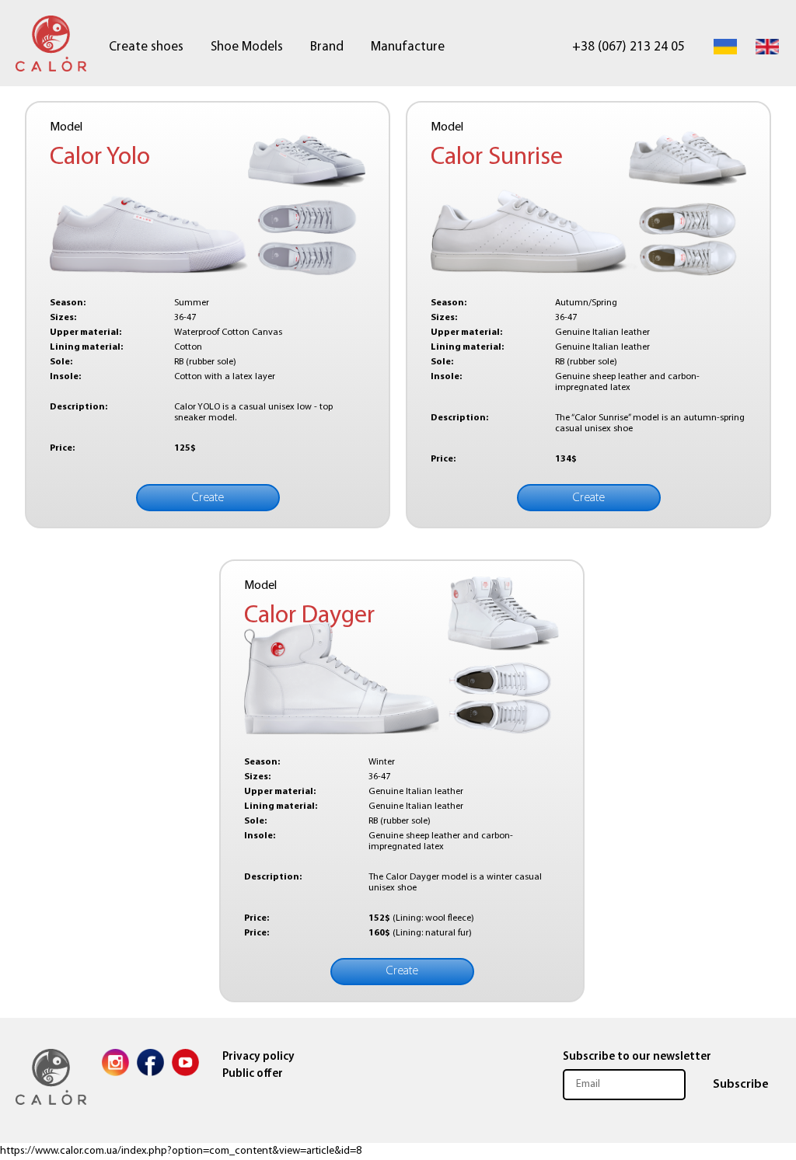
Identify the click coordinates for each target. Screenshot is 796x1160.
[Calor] (52, 47)
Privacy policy (258, 1057)
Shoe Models (247, 47)
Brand (327, 47)
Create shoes (146, 47)
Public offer (252, 1074)
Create (208, 498)
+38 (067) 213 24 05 (628, 47)
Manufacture (408, 47)
